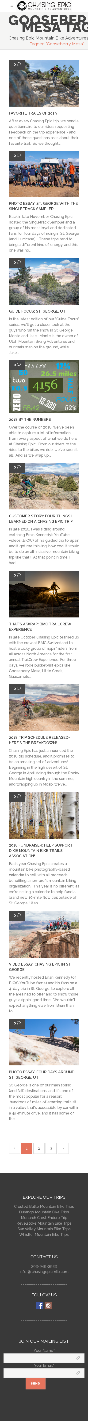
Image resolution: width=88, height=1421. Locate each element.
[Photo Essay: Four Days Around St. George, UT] (44, 1042)
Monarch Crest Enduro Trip (44, 1217)
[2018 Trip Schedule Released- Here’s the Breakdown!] (44, 707)
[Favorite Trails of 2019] (44, 83)
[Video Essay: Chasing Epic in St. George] (44, 934)
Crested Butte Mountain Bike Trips (44, 1206)
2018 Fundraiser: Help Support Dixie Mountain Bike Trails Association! (41, 850)
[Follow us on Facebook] (39, 1305)
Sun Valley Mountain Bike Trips (44, 1229)
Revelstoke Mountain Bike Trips (44, 1223)
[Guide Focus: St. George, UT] (44, 281)
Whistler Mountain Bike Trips (44, 1234)
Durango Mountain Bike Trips (44, 1212)
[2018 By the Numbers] (44, 386)
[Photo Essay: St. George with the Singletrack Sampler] (44, 174)
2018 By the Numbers (30, 419)
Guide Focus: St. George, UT (37, 311)
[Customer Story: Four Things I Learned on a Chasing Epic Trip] (44, 486)
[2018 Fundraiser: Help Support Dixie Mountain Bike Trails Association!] (44, 815)
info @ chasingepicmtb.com (44, 1272)
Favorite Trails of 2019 (33, 113)
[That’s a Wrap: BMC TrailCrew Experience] (44, 594)
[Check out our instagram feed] (48, 1305)
